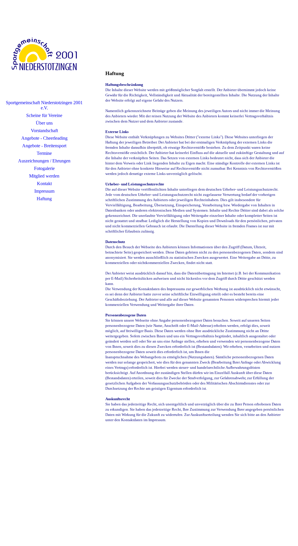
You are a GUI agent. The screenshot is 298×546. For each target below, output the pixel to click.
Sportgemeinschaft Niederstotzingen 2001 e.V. (44, 105)
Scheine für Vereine (44, 115)
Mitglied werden (44, 175)
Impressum (44, 191)
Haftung (44, 198)
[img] (44, 53)
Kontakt (44, 183)
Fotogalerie (44, 168)
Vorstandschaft (44, 130)
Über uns (44, 122)
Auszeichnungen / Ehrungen (44, 160)
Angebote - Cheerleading (44, 138)
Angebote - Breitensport (44, 145)
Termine (44, 153)
